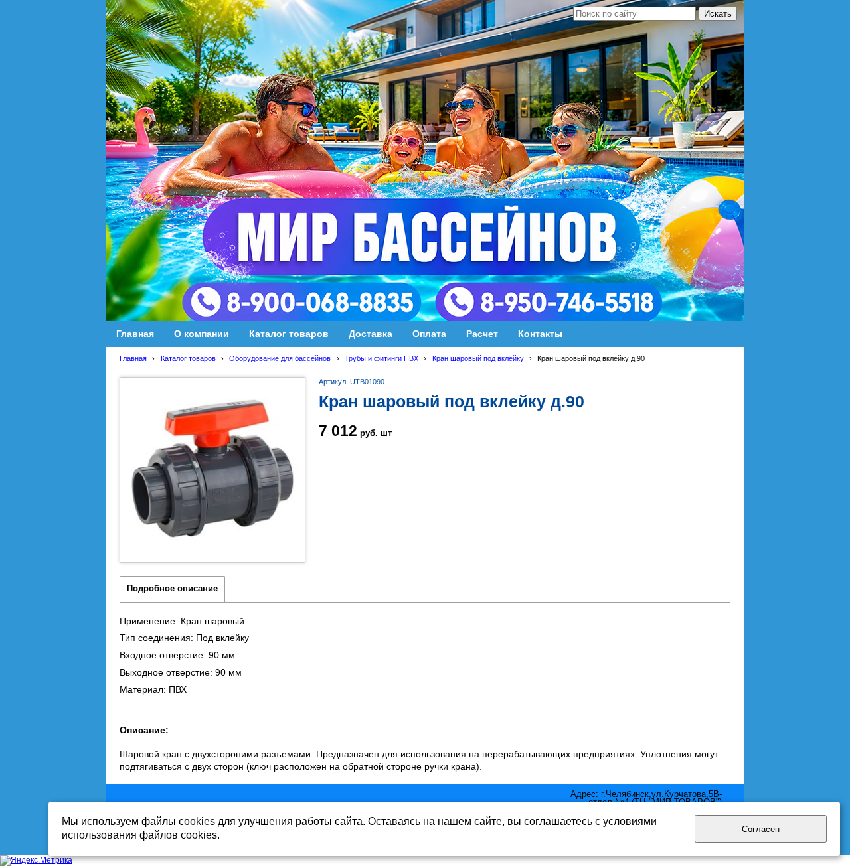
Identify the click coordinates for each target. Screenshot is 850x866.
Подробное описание (172, 588)
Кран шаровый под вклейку (478, 358)
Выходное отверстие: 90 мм (181, 672)
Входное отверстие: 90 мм (177, 655)
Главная (133, 358)
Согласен (761, 829)
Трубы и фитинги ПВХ (381, 358)
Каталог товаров (188, 358)
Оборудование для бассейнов (280, 358)
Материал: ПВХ (153, 689)
